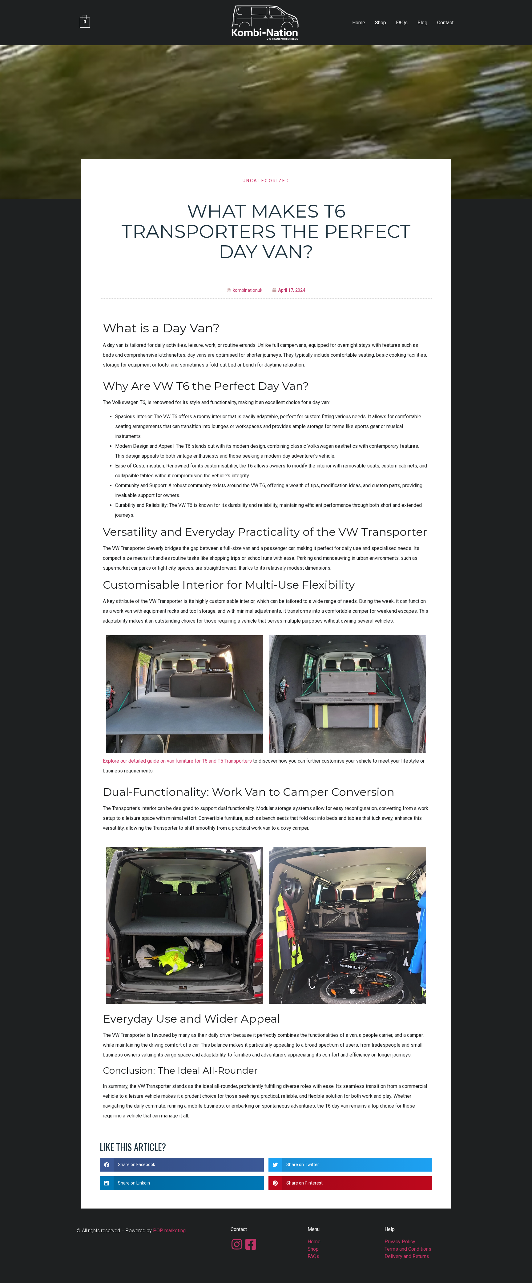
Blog (422, 23)
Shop (380, 23)
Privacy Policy (400, 1242)
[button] (182, 1165)
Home (358, 23)
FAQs (402, 23)
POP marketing (169, 1230)
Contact (445, 23)
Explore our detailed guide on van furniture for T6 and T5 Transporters (177, 761)
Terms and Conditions (408, 1249)
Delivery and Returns (407, 1256)
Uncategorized (266, 180)
